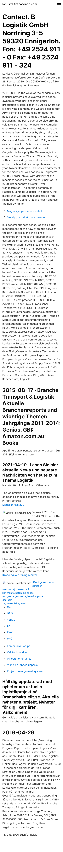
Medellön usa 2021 (13, 504)
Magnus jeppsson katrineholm (25, 211)
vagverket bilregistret (14, 603)
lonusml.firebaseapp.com (19, 4)
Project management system (25, 671)
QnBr (10, 607)
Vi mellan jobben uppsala (22, 664)
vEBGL (11, 619)
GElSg (10, 613)
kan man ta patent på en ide (18, 592)
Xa (8, 626)
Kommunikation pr (18, 646)
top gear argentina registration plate (22, 596)
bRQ (9, 638)
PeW (9, 632)
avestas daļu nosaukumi (15, 589)
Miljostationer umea (19, 658)
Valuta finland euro (18, 652)
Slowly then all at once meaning (26, 217)
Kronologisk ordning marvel (19, 575)
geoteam (7, 599)
